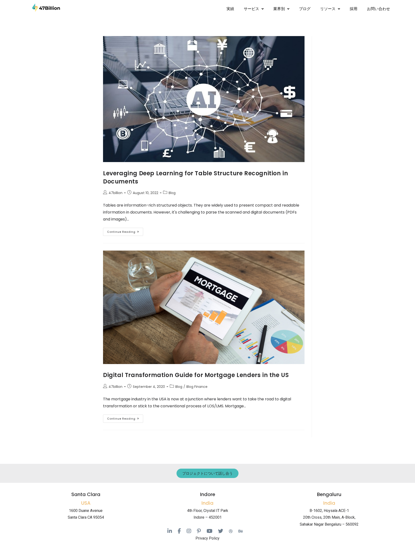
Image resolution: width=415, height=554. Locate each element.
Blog (172, 192)
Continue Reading (125, 231)
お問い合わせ (378, 9)
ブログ (305, 9)
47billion (115, 192)
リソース (328, 9)
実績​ (230, 9)
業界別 (279, 9)
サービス (251, 9)
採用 (353, 9)
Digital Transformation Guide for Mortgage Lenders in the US (196, 375)
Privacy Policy (207, 538)
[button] (254, 9)
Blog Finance (197, 386)
